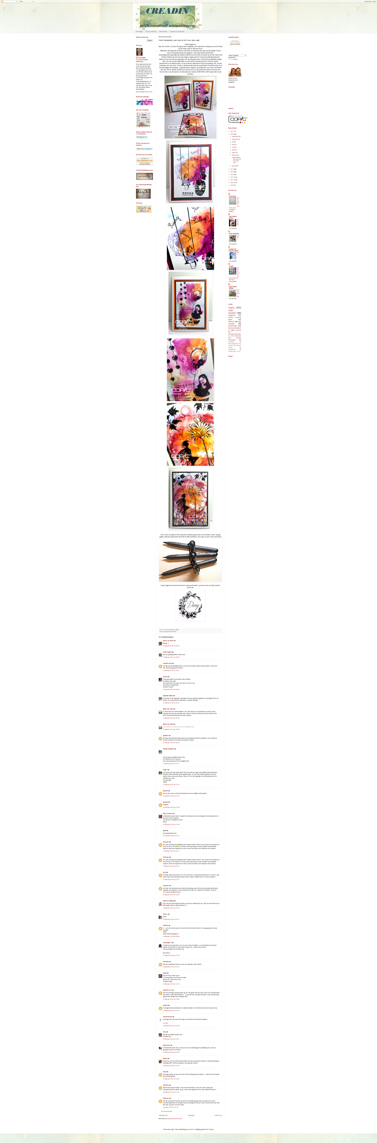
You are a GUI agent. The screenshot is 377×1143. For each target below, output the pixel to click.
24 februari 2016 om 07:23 (171, 908)
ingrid (164, 973)
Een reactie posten (166, 1111)
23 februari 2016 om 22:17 (171, 836)
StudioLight (232, 326)
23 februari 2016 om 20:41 (171, 703)
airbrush (231, 322)
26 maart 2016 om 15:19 (170, 1107)
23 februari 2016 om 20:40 (171, 689)
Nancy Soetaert (167, 813)
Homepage (139, 31)
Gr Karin (165, 1023)
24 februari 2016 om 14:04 (171, 999)
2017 (232, 131)
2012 (232, 177)
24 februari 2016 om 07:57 (171, 919)
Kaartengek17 (167, 942)
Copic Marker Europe (233, 217)
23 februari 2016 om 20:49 (171, 718)
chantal (165, 676)
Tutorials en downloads (177, 31)
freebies (230, 351)
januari (234, 166)
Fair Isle (237, 351)
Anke (164, 1071)
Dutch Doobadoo (234, 233)
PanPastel (238, 330)
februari (234, 155)
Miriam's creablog (168, 901)
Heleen (165, 770)
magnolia (231, 315)
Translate (235, 59)
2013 (232, 174)
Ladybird (238, 236)
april (233, 150)
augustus (235, 139)
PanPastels (237, 336)
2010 (232, 182)
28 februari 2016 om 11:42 (171, 1092)
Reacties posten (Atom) (175, 1118)
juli (233, 142)
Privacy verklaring (150, 31)
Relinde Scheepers (168, 749)
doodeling (231, 341)
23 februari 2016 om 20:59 (171, 742)
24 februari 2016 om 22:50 (171, 1052)
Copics (231, 307)
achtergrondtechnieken (169, 631)
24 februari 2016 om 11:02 (171, 955)
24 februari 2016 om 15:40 (171, 1026)
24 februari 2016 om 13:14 (171, 984)
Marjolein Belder (168, 695)
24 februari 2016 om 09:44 (171, 936)
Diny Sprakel (141, 57)
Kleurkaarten (163, 31)
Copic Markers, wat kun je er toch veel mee (236, 160)
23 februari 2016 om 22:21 (171, 851)
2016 (232, 134)
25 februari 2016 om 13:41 (171, 1065)
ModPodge (231, 343)
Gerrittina (166, 1085)
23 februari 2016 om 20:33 (171, 646)
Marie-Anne (166, 1045)
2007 (232, 185)
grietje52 (165, 735)
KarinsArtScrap (167, 1016)
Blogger (211, 1129)
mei (233, 147)
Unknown (166, 842)
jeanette (165, 790)
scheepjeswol (232, 349)
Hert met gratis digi (238, 293)
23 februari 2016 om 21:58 (171, 824)
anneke (165, 1005)
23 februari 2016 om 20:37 (171, 670)
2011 (232, 180)
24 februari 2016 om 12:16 (171, 967)
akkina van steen (168, 709)
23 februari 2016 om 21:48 (171, 807)
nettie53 (165, 925)
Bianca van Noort (168, 640)
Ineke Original (167, 652)
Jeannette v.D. (167, 990)
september (235, 136)
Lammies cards (167, 663)
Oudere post (218, 1115)
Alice (164, 872)
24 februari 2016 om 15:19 (171, 1010)
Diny (164, 1032)
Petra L (165, 914)
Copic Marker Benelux (233, 287)
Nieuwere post (163, 1115)
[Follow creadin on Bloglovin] (142, 138)
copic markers (232, 311)
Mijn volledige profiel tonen (144, 92)
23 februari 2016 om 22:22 (171, 866)
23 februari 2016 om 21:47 (171, 796)
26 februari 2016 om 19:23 (171, 1079)
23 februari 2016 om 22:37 (171, 879)
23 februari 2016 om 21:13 (171, 763)
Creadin (231, 266)
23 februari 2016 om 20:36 (171, 657)
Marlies (165, 1058)
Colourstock (232, 196)
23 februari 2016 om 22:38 (171, 894)
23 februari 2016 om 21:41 (171, 784)
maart (234, 152)
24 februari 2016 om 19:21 (171, 1039)
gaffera (192, 1129)
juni (233, 144)
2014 (232, 172)
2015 (232, 169)
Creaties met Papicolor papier (233, 249)
